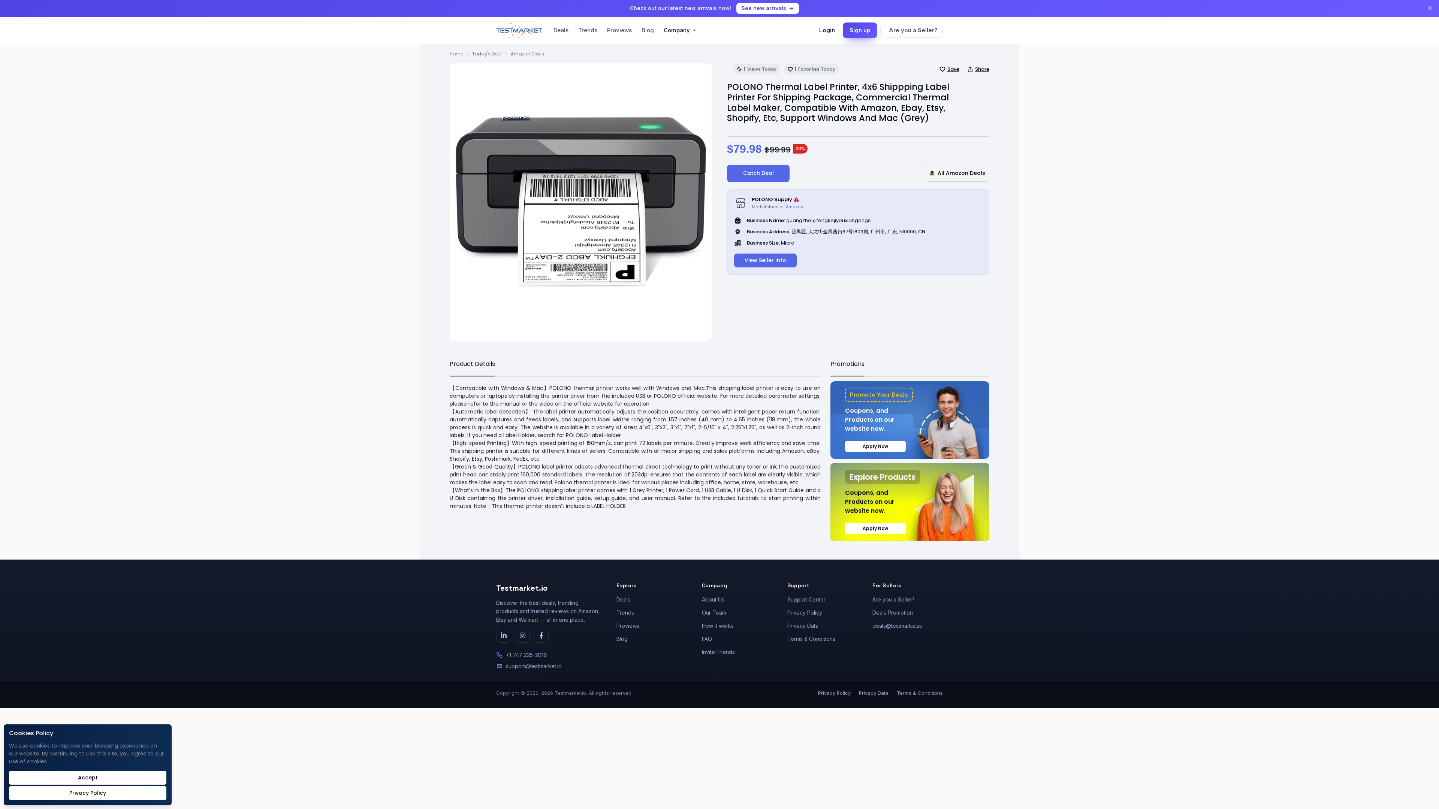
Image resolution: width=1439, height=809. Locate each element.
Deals (560, 30)
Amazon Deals (527, 54)
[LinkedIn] (503, 635)
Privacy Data (802, 625)
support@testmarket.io (534, 666)
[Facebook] (541, 635)
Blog (648, 30)
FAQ (707, 639)
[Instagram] (522, 635)
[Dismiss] (1430, 8)
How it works (718, 625)
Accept (88, 777)
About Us (713, 599)
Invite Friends (718, 652)
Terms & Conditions (811, 639)
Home (456, 54)
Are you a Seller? (913, 30)
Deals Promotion (892, 612)
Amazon (794, 207)
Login (827, 30)
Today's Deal (487, 54)
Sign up (860, 30)
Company (677, 30)
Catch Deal (758, 173)
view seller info (765, 260)
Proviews (619, 30)
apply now (875, 446)
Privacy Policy (804, 612)
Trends (587, 30)
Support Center (806, 599)
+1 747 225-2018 (526, 655)
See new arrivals (763, 8)
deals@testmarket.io (897, 625)
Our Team (714, 612)
